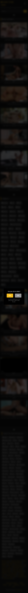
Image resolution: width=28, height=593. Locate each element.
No (18, 295)
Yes (10, 295)
